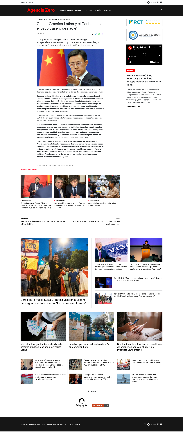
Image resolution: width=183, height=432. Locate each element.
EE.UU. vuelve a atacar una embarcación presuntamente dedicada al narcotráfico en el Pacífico (145, 378)
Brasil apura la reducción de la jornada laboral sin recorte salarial (147, 361)
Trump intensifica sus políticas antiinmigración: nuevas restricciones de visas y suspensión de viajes (111, 266)
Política (78, 10)
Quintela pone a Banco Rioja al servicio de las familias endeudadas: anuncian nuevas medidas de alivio (36, 205)
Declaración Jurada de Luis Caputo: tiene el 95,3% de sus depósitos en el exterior (70, 205)
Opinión (98, 10)
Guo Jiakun (69, 165)
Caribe (54, 165)
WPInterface (75, 424)
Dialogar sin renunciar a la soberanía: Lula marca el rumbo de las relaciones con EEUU (98, 377)
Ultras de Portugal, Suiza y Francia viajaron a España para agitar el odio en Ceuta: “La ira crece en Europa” (53, 301)
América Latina (43, 19)
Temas (68, 19)
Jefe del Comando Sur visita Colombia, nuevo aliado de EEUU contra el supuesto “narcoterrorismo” (137, 295)
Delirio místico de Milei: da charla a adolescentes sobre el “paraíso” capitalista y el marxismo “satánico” (145, 266)
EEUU (63, 165)
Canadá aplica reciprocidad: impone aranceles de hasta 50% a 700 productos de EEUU (99, 362)
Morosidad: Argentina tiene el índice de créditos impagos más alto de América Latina (41, 347)
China (58, 165)
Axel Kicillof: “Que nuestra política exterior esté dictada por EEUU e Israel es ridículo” (138, 279)
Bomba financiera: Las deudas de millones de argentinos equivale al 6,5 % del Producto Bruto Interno (139, 347)
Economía (88, 10)
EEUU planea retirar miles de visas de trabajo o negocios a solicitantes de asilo (50, 377)
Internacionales (66, 10)
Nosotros (107, 10)
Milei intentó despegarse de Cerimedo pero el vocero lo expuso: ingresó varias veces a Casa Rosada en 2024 (49, 363)
